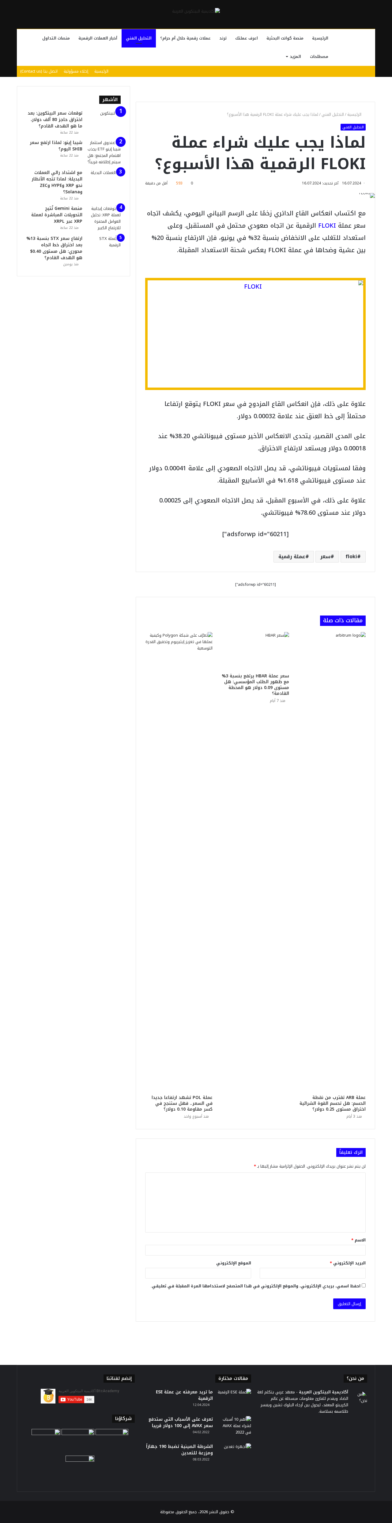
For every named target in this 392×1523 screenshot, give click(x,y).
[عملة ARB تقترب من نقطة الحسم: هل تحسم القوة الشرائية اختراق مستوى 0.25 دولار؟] (332, 862)
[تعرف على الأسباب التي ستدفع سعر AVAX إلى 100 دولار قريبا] (234, 1427)
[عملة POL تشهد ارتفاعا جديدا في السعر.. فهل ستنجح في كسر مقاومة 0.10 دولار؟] (179, 862)
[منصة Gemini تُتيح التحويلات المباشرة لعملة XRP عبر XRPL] (104, 218)
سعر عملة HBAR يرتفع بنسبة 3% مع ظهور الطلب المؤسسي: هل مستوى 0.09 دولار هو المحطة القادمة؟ (255, 685)
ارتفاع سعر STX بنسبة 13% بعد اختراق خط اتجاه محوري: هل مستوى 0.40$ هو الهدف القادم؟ (54, 248)
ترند (223, 38)
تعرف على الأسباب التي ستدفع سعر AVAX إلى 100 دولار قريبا (181, 1422)
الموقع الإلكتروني (233, 1263)
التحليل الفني (139, 38)
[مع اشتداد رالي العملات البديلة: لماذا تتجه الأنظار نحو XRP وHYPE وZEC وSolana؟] (104, 180)
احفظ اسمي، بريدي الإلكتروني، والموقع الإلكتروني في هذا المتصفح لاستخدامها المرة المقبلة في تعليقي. (255, 1286)
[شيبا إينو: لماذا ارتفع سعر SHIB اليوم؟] (104, 152)
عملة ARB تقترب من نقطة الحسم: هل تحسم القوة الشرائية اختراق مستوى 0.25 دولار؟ (333, 1103)
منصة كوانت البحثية (284, 38)
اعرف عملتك (246, 38)
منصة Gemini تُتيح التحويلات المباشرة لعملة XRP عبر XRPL (56, 214)
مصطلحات (319, 56)
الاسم (358, 1240)
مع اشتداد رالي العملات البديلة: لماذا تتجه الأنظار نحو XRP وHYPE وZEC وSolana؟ (57, 182)
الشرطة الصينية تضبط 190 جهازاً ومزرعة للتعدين (179, 1449)
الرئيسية (320, 38)
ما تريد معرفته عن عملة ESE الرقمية (184, 1395)
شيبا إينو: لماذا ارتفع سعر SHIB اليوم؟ (56, 145)
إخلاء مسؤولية (76, 71)
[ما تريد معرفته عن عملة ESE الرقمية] (234, 1400)
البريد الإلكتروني (348, 1263)
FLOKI (327, 225)
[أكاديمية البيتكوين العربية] (196, 11)
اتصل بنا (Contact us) (39, 71)
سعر (325, 556)
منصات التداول (56, 38)
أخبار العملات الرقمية (97, 38)
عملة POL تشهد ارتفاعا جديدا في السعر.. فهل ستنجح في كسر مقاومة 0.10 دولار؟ (182, 1103)
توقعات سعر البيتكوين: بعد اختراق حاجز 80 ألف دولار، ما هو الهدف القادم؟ (55, 119)
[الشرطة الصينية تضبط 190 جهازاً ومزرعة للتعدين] (234, 1454)
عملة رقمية (291, 556)
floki (351, 556)
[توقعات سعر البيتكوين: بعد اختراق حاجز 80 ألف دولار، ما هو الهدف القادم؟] (104, 121)
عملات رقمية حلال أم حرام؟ (185, 38)
